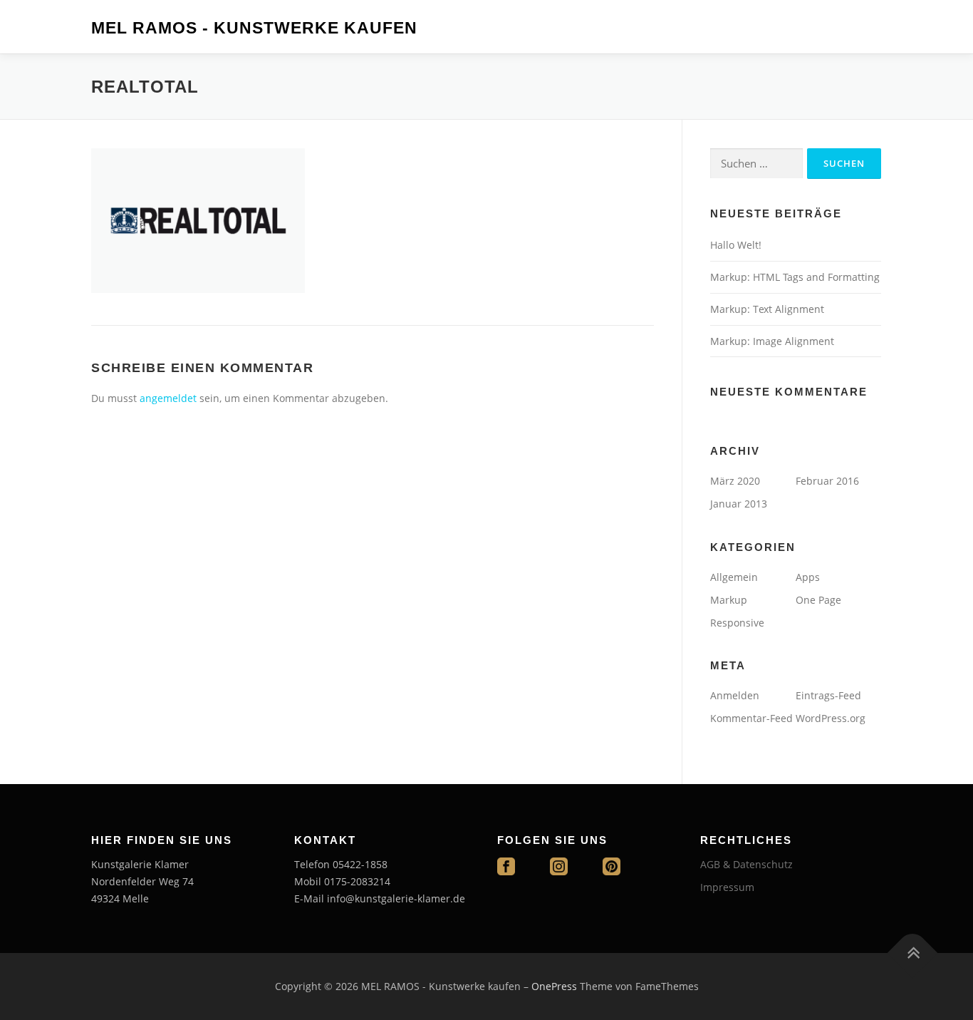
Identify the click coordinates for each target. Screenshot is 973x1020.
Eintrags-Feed (828, 695)
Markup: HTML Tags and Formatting (795, 277)
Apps (808, 577)
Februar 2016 (827, 481)
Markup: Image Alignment (772, 341)
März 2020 (735, 481)
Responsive (737, 622)
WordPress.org (830, 718)
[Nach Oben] (913, 953)
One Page (818, 600)
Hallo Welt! (735, 245)
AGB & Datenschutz (746, 864)
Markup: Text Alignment (767, 309)
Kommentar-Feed (751, 718)
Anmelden (734, 695)
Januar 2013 (738, 503)
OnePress (554, 986)
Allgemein (734, 577)
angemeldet (168, 398)
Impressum (727, 887)
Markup (728, 600)
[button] (23, 21)
